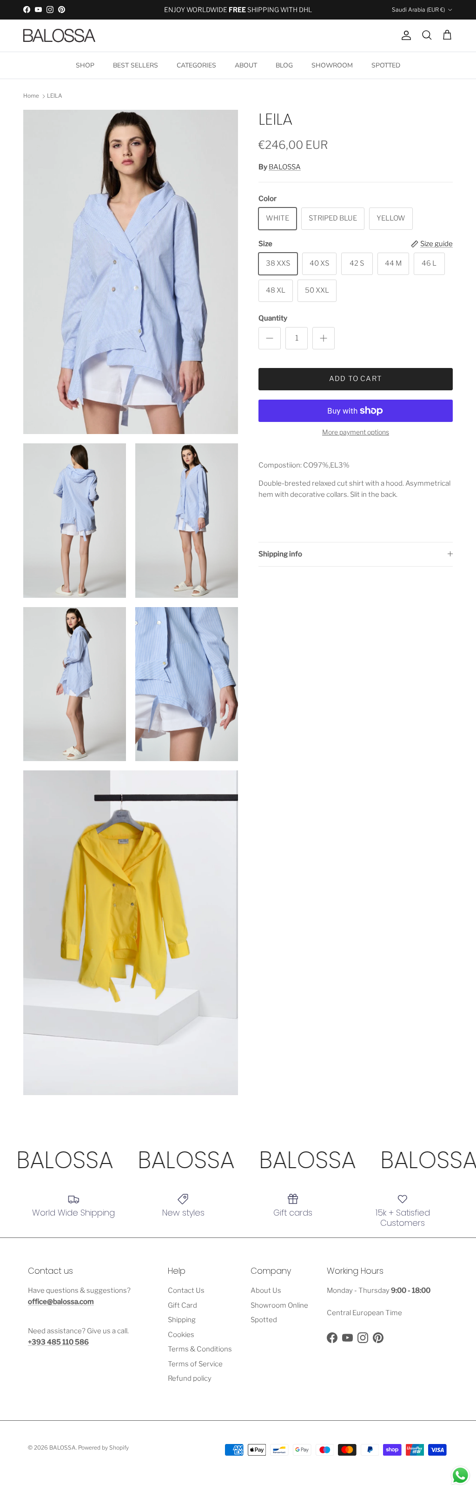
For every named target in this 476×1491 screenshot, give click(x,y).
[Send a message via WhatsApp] (460, 1475)
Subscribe (145, 799)
